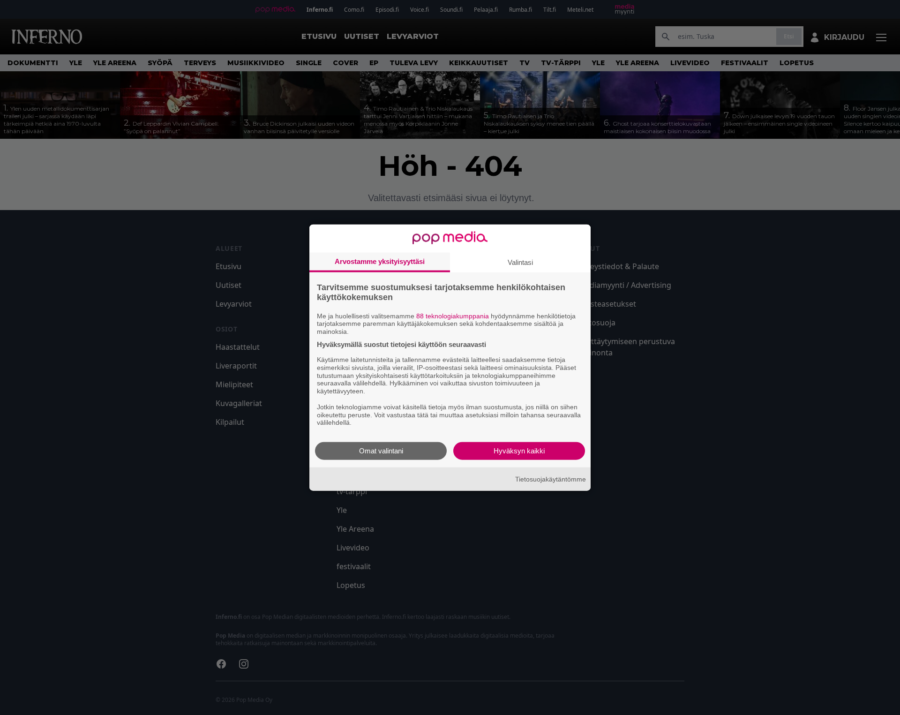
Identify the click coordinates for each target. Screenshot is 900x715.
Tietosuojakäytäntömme (550, 478)
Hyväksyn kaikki (519, 451)
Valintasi (520, 262)
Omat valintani (381, 451)
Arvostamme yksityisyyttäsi (380, 261)
